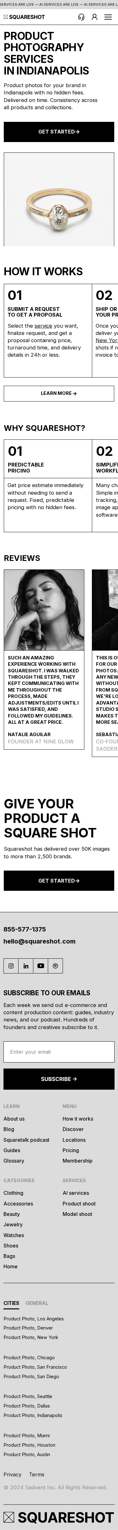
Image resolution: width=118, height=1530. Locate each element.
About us (14, 1119)
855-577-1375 (24, 929)
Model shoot (77, 1214)
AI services (76, 1193)
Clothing (13, 1193)
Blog (8, 1129)
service (43, 326)
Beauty (11, 1214)
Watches (13, 1235)
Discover (73, 1129)
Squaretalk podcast (26, 1140)
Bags (9, 1256)
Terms (36, 1474)
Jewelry (13, 1225)
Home (10, 1267)
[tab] (11, 1304)
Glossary (13, 1161)
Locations (74, 1140)
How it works (78, 1119)
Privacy (12, 1474)
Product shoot (79, 1204)
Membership (78, 1161)
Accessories (18, 1204)
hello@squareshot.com (39, 941)
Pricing (71, 1150)
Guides (11, 1150)
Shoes (10, 1246)
